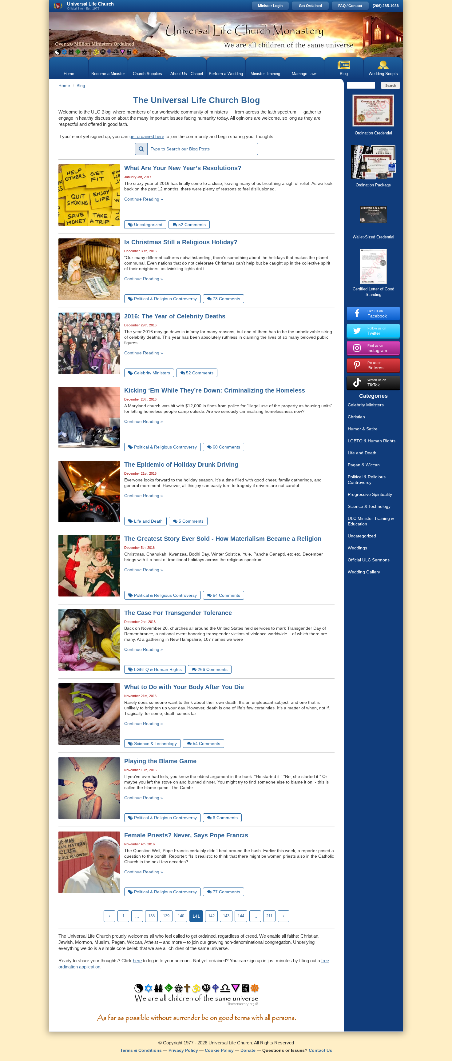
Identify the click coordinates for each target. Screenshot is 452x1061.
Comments (192, 224)
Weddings (357, 547)
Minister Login (270, 6)
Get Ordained (310, 6)
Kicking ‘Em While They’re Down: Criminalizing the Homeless (214, 390)
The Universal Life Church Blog (196, 100)
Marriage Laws (305, 73)
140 (181, 916)
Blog (344, 73)
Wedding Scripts (383, 73)
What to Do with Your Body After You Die (184, 687)
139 (166, 916)
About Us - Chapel (186, 73)
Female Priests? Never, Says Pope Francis (186, 835)
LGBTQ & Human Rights (371, 440)
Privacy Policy (183, 1050)
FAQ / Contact (350, 6)
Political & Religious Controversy (367, 479)
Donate (248, 1050)
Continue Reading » (143, 199)
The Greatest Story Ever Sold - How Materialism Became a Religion (222, 538)
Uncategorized (362, 535)
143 (226, 916)
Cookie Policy (219, 1050)
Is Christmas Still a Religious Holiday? (180, 242)
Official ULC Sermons (369, 559)
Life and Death (362, 452)
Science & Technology (369, 506)
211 (269, 916)
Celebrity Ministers (366, 404)
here (137, 960)
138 (151, 916)
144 (241, 916)
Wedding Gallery (364, 571)
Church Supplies (147, 73)
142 (211, 916)
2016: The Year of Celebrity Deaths (174, 316)
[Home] (226, 34)
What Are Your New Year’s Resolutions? (182, 168)
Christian (356, 416)
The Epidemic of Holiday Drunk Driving (181, 464)
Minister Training (265, 73)
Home (69, 73)
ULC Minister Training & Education (371, 521)
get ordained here (146, 136)
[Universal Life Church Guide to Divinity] (196, 996)
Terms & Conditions (141, 1050)
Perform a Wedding (226, 73)
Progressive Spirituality (370, 494)
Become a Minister (108, 73)
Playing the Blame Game (160, 761)
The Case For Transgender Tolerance (178, 612)
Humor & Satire (363, 428)
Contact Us (320, 1050)
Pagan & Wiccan (364, 464)
